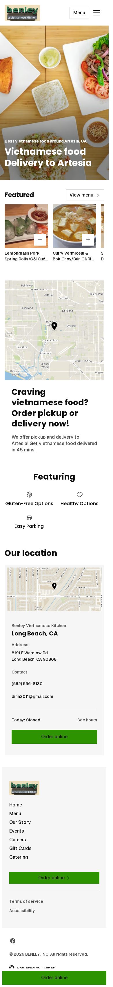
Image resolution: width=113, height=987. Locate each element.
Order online (54, 737)
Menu (79, 13)
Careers (17, 840)
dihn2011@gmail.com (32, 698)
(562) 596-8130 (27, 685)
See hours (87, 720)
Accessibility (22, 910)
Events (16, 831)
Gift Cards (20, 848)
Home (15, 805)
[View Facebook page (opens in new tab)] (12, 940)
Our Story (20, 822)
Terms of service (26, 901)
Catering (18, 857)
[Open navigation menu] (97, 13)
